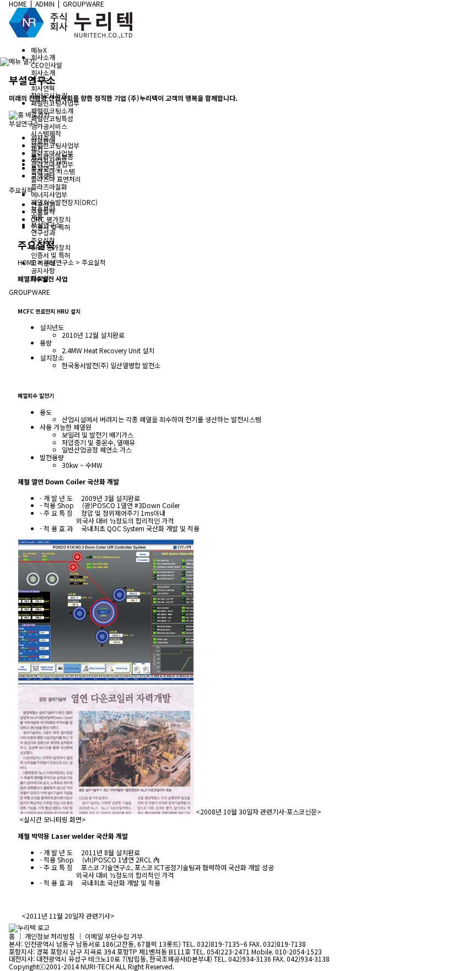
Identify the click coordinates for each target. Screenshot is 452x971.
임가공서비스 (49, 126)
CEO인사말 (46, 64)
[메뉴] (17, 61)
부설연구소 (46, 167)
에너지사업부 (49, 160)
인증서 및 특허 (51, 255)
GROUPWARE (29, 291)
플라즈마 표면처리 (56, 179)
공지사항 (43, 270)
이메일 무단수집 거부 (114, 936)
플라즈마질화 (49, 186)
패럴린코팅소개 (52, 110)
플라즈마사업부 (52, 153)
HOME (27, 262)
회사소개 (43, 72)
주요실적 (43, 211)
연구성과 (43, 232)
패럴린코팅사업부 (55, 145)
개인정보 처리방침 (50, 936)
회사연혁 (43, 88)
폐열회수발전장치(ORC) (64, 202)
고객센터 (43, 175)
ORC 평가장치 (51, 219)
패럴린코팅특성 (52, 118)
